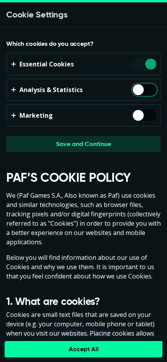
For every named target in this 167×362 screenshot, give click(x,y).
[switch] (150, 64)
